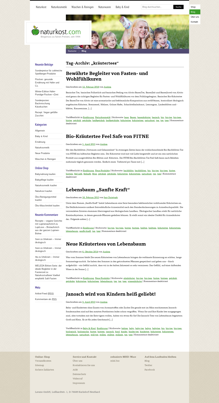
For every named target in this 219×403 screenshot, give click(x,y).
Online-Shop (42, 357)
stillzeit (119, 334)
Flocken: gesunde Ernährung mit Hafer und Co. (47, 82)
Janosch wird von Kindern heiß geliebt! (111, 294)
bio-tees (177, 117)
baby (131, 328)
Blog (193, 12)
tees (167, 120)
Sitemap (39, 365)
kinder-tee (134, 331)
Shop (193, 7)
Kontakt (194, 22)
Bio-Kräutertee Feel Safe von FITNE (107, 136)
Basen (133, 117)
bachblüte (128, 170)
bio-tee (168, 117)
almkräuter (129, 278)
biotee (69, 120)
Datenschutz (79, 374)
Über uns (195, 17)
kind (117, 331)
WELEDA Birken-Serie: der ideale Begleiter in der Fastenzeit (48, 268)
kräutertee (125, 120)
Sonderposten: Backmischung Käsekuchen (42, 103)
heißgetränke (112, 120)
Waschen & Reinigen (45, 159)
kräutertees (137, 120)
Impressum (79, 383)
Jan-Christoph (111, 197)
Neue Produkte (102, 170)
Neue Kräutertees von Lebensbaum (106, 244)
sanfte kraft (85, 231)
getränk (77, 120)
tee (161, 120)
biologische (83, 331)
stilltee (110, 334)
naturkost (150, 120)
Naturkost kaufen (43, 191)
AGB (75, 369)
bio (162, 117)
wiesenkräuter (135, 281)
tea (157, 120)
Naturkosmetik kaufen (46, 185)
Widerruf (77, 378)
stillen (103, 334)
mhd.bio (115, 360)
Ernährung (88, 117)
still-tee (94, 334)
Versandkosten (43, 360)
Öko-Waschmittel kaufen (47, 205)
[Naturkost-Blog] (50, 33)
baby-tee (139, 328)
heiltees (152, 228)
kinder (124, 331)
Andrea (107, 87)
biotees (69, 173)
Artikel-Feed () (44, 293)
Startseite (72, 51)
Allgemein (40, 130)
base (126, 117)
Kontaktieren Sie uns (84, 365)
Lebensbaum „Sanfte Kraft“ (98, 190)
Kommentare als (46, 299)
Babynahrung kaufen (45, 174)
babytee (156, 328)
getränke (86, 120)
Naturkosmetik (102, 117)
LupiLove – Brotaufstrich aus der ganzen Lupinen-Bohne (47, 230)
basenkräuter (144, 117)
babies (124, 328)
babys (148, 328)
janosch (110, 331)
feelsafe (87, 173)
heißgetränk (98, 120)
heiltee (143, 228)
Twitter (148, 365)
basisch (155, 117)
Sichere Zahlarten (44, 369)
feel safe (78, 173)
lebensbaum (72, 231)
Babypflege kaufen (44, 179)
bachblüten (140, 170)
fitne (94, 173)
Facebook (150, 369)
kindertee (144, 331)
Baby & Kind (89, 328)
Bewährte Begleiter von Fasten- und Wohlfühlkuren (107, 76)
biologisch (71, 331)
